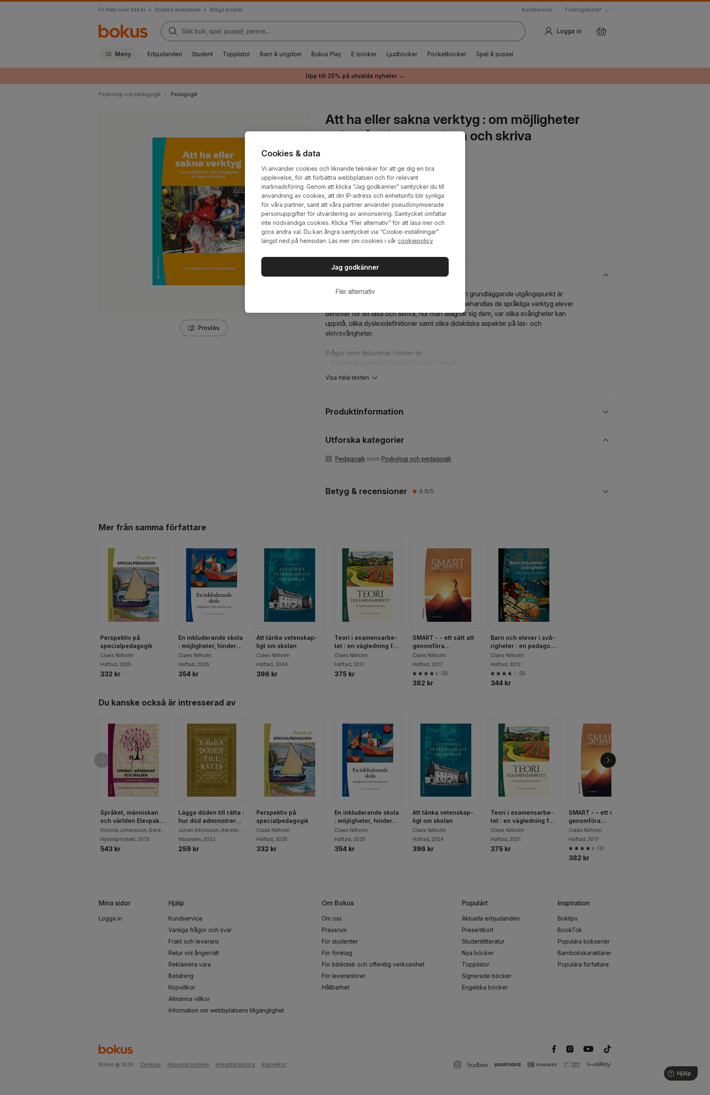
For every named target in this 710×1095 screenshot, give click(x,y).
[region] (355, 222)
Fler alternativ (355, 291)
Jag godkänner (355, 267)
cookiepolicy (415, 240)
